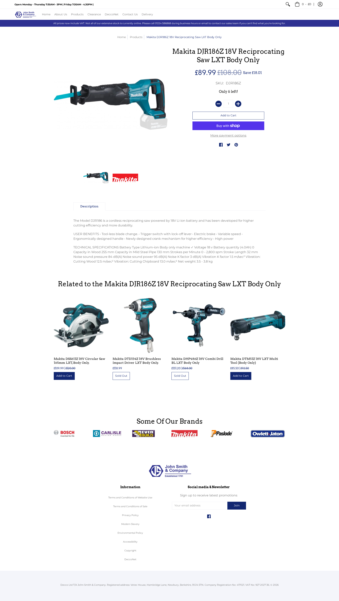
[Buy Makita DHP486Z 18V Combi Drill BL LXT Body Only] (198, 325)
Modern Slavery (130, 524)
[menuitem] (287, 4)
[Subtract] (218, 104)
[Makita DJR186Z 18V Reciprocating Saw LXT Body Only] (96, 178)
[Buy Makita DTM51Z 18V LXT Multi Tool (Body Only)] (257, 325)
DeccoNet (130, 559)
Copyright (130, 550)
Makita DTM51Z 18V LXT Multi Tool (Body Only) (254, 361)
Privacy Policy (130, 515)
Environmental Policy (130, 532)
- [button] (306, 4)
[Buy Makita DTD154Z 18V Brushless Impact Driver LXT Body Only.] (140, 325)
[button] (320, 4)
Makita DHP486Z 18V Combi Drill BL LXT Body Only (197, 361)
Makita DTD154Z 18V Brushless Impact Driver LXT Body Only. (137, 361)
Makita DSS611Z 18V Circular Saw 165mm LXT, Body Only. (79, 361)
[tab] (89, 206)
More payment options (228, 135)
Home (121, 37)
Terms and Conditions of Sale (130, 506)
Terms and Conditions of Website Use (130, 497)
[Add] (238, 104)
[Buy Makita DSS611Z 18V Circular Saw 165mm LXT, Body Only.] (81, 325)
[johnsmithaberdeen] (25, 14)
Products (136, 37)
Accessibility (130, 541)
